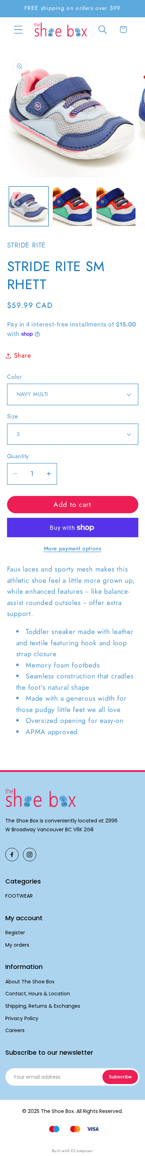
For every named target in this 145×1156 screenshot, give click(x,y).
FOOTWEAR (19, 896)
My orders (17, 945)
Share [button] (22, 355)
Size (12, 416)
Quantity (18, 456)
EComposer (82, 1151)
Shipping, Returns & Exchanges (42, 1006)
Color (14, 377)
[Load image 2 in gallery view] (72, 206)
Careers (15, 1030)
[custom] (12, 854)
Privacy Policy (21, 1018)
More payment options (72, 548)
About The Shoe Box (30, 981)
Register (15, 932)
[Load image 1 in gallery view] (28, 206)
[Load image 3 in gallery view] (115, 206)
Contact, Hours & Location (37, 993)
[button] (18, 29)
